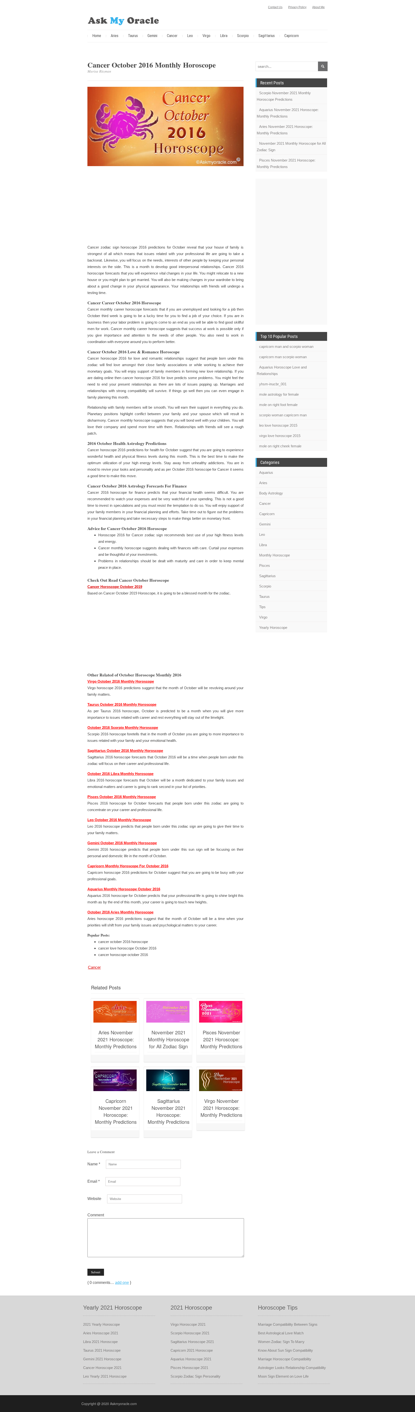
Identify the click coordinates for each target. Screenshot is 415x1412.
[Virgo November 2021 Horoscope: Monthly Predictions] (221, 1080)
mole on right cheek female (280, 446)
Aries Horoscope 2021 (100, 1333)
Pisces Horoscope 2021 (189, 1368)
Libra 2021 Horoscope (100, 1342)
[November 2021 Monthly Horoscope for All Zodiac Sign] (168, 1012)
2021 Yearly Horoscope (101, 1324)
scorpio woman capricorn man (283, 415)
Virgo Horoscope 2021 (188, 1324)
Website (94, 1199)
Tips (262, 607)
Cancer (172, 35)
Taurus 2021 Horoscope (102, 1350)
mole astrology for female (279, 394)
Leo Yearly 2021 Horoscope (105, 1376)
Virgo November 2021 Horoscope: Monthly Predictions (221, 1107)
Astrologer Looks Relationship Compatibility (292, 1368)
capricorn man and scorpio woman (286, 346)
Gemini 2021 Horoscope (102, 1359)
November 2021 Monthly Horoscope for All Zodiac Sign (168, 1039)
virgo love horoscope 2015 (279, 436)
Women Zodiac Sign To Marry (281, 1342)
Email (93, 1181)
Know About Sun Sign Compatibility (285, 1350)
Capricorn (291, 35)
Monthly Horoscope (274, 555)
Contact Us (275, 7)
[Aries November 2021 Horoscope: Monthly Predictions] (115, 1012)
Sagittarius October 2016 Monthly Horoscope (125, 751)
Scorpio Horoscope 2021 (190, 1333)
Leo (190, 35)
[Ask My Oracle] (123, 20)
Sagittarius (266, 35)
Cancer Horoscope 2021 (102, 1368)
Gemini (152, 35)
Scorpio (243, 35)
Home (96, 35)
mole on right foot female (278, 405)
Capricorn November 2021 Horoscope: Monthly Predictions (116, 1111)
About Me (318, 7)
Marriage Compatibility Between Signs (287, 1324)
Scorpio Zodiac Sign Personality (195, 1376)
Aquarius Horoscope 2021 (191, 1359)
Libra (223, 35)
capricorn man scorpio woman (283, 357)
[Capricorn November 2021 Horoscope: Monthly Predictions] (115, 1080)
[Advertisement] (165, 206)
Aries (114, 35)
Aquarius (266, 472)
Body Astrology (271, 493)
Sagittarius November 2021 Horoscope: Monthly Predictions (168, 1111)
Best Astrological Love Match (281, 1333)
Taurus (133, 35)
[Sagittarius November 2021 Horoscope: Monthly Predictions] (168, 1080)
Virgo (206, 35)
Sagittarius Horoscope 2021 (192, 1342)
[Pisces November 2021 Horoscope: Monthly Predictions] (221, 1012)
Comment (95, 1215)
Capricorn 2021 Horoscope (192, 1350)
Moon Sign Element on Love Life (283, 1376)
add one (122, 1283)
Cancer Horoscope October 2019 (114, 587)
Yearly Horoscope (273, 627)
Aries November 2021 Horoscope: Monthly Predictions (116, 1039)
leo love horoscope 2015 (278, 425)
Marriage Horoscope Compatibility (284, 1359)
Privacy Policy (297, 7)
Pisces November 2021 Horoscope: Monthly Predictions (221, 1039)
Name (93, 1164)
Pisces (264, 565)
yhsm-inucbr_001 (273, 384)
